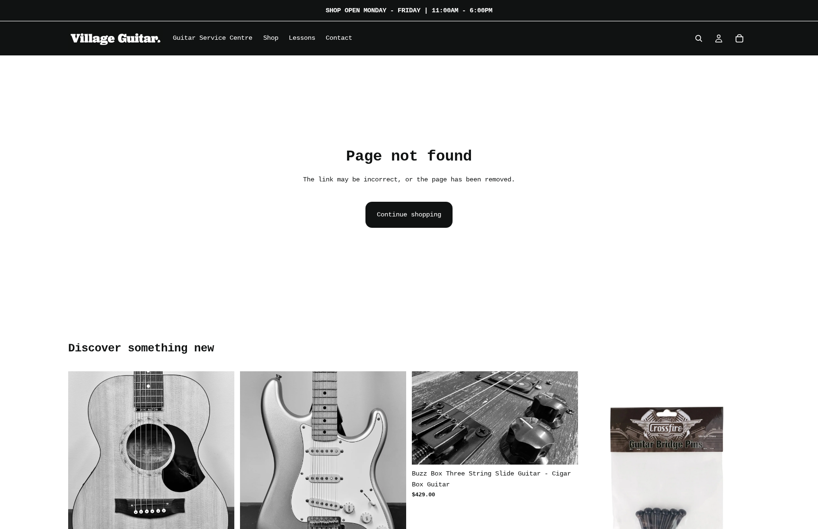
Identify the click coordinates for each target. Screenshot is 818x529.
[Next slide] (220, 482)
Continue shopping (409, 214)
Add (571, 450)
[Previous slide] (82, 482)
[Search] (698, 38)
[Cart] (739, 38)
